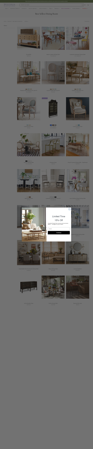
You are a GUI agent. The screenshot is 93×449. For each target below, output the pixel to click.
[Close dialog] (69, 209)
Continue (58, 232)
